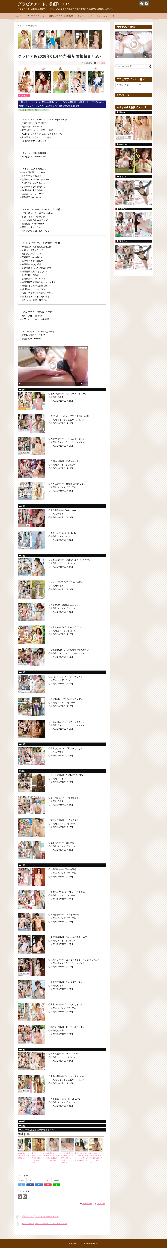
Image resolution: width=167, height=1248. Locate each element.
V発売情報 (87, 1203)
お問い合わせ (102, 16)
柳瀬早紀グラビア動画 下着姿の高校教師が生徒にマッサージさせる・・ (52, 1156)
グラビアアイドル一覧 (35, 16)
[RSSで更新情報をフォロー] (146, 3)
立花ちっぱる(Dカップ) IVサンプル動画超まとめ (44, 1223)
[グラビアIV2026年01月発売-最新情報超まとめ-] (39, 1184)
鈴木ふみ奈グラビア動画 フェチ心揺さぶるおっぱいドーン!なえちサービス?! (95, 1158)
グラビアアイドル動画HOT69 (44, 4)
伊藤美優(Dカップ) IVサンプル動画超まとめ (23, 1155)
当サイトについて (85, 16)
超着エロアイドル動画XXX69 (61, 16)
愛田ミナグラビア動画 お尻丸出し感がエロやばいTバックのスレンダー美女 (38, 1158)
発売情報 (101, 63)
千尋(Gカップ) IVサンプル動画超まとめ (40, 1216)
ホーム (19, 16)
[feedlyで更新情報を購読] (141, 3)
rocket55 (101, 1203)
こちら (46, 110)
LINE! (56, 1180)
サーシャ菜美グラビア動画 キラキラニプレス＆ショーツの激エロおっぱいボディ (67, 1158)
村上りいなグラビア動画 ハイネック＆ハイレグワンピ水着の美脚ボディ (81, 1156)
